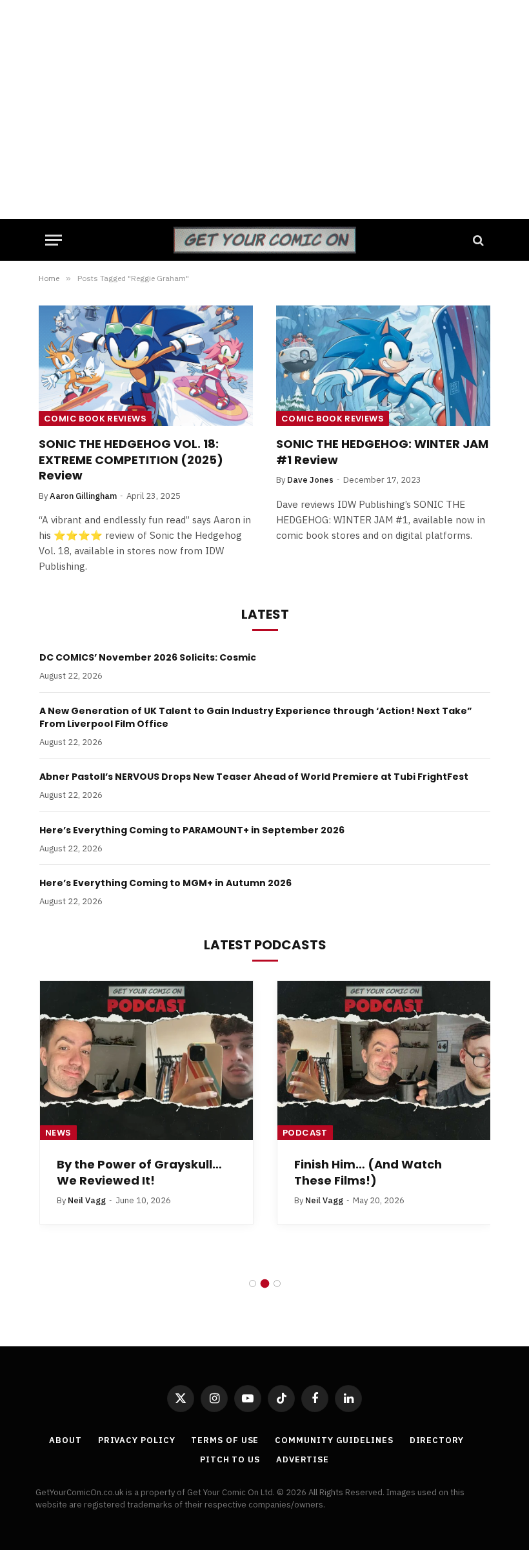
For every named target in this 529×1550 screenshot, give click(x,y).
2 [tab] (265, 1283)
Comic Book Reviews (95, 418)
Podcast (305, 1133)
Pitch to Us (230, 1459)
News (58, 1133)
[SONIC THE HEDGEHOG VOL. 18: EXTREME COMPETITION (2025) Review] (146, 365)
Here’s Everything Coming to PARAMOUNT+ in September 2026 (191, 830)
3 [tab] (277, 1283)
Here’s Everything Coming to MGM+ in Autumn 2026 (165, 883)
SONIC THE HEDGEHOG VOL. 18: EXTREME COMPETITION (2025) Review (131, 459)
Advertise (302, 1459)
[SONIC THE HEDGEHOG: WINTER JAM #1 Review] (383, 365)
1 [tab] (252, 1283)
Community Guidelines (334, 1440)
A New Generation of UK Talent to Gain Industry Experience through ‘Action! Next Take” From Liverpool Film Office (255, 717)
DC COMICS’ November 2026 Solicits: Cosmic (147, 657)
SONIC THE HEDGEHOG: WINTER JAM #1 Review (382, 451)
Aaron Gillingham (83, 495)
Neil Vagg (87, 1200)
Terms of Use (225, 1440)
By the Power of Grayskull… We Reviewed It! (139, 1172)
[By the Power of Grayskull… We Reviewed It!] (146, 1061)
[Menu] (53, 240)
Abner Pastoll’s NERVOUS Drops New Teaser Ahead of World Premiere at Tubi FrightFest (253, 776)
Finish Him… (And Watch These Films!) (368, 1172)
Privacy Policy (136, 1440)
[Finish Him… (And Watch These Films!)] (383, 1061)
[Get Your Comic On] (264, 240)
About (65, 1440)
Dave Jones (310, 479)
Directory (437, 1440)
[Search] (477, 240)
